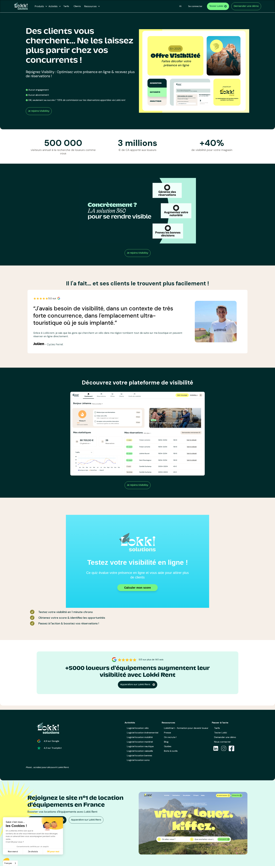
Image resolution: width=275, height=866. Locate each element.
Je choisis (33, 851)
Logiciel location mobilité (140, 737)
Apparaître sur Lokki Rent (86, 820)
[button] (40, 6)
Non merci (13, 851)
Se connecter (195, 6)
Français (8, 863)
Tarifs (66, 6)
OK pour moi (53, 851)
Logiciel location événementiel (142, 732)
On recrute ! (170, 737)
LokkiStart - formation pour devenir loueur (186, 728)
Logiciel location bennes (139, 755)
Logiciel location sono (138, 760)
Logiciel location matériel (140, 741)
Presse (167, 732)
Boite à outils (171, 750)
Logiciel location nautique (140, 746)
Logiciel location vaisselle (140, 750)
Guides (167, 746)
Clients (77, 6)
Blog (166, 741)
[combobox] (10, 863)
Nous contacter (222, 741)
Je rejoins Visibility (38, 111)
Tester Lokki (220, 732)
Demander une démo (246, 6)
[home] (22, 6)
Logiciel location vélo (138, 728)
